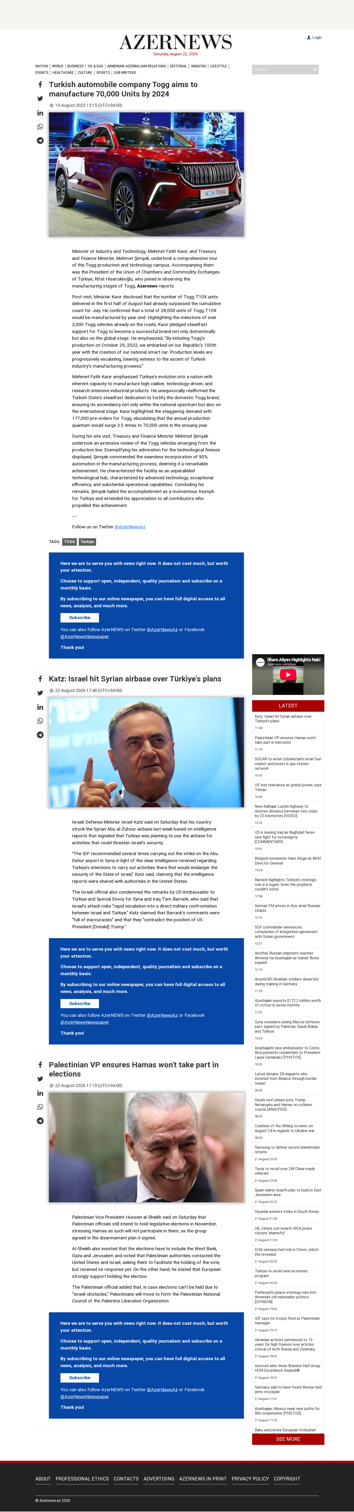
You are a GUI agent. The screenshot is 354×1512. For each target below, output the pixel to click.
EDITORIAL (178, 66)
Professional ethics (82, 1479)
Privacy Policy (250, 1479)
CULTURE (85, 73)
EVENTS (41, 73)
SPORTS (103, 73)
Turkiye (87, 541)
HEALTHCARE (63, 73)
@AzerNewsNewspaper (84, 636)
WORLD (57, 66)
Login (316, 37)
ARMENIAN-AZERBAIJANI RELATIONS (136, 66)
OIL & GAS (95, 66)
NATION (41, 66)
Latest (288, 706)
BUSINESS (75, 66)
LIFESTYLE (218, 66)
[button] (40, 85)
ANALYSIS (198, 66)
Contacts (126, 1479)
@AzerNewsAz (130, 527)
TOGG (69, 541)
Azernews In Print (203, 1479)
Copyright (287, 1479)
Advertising (159, 1479)
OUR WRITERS (125, 73)
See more (288, 1439)
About (43, 1479)
